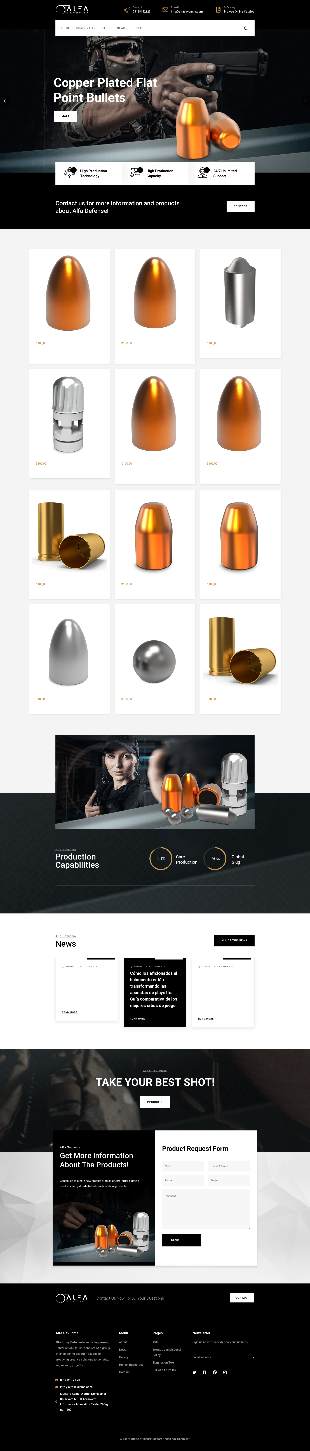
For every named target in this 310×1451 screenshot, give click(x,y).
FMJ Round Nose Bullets (89, 90)
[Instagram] (225, 1372)
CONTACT (240, 206)
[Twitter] (194, 1372)
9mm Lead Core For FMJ (225, 349)
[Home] (71, 9)
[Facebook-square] (205, 1372)
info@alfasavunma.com (187, 11)
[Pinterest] (215, 1372)
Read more (70, 1012)
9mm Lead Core (47, 705)
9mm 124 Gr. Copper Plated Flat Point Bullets (240, 590)
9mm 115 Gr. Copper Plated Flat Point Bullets (154, 590)
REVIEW (66, 116)
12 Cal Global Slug (49, 469)
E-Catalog (230, 7)
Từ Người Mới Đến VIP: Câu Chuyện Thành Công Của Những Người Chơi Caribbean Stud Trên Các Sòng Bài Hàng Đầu (86, 986)
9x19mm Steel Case (50, 590)
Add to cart (32, 322)
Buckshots (129, 705)
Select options (117, 678)
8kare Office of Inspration (140, 1439)
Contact (242, 1297)
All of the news (234, 940)
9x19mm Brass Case (221, 705)
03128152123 (142, 11)
